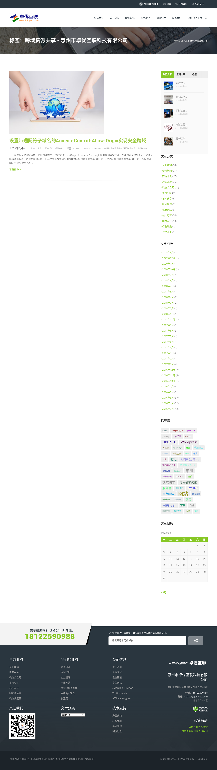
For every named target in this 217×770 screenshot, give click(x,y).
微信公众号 (168, 187)
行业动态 (167, 226)
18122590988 (150, 4)
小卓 (39, 148)
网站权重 (166, 499)
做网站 (198, 448)
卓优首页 (99, 17)
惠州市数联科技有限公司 (195, 730)
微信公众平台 (187, 465)
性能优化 (178, 471)
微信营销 (166, 471)
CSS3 (164, 430)
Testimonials (119, 693)
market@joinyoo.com (196, 696)
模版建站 (179, 488)
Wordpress (189, 442)
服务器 (167, 488)
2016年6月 (168, 392)
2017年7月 (168, 336)
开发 (164, 459)
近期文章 (180, 74)
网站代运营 (15, 693)
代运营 (64, 698)
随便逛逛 (117, 731)
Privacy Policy (187, 758)
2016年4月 (168, 403)
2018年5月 (168, 291)
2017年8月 (168, 330)
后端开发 (59, 148)
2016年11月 (168, 375)
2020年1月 (168, 263)
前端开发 (167, 176)
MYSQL (188, 436)
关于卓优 (114, 17)
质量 (192, 505)
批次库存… (181, 96)
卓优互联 (176, 453)
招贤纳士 (161, 17)
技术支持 (199, 4)
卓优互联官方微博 (198, 726)
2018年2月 (168, 308)
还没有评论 (142, 148)
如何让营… (181, 124)
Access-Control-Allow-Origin (88, 148)
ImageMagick (177, 430)
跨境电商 (166, 511)
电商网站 (167, 209)
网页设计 (167, 220)
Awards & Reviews (122, 687)
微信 (173, 459)
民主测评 (193, 488)
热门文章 (167, 74)
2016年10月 (168, 380)
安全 (187, 453)
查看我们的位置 (200, 700)
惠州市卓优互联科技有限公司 (69, 758)
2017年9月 (168, 325)
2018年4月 (168, 297)
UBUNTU (169, 442)
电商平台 (14, 672)
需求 (196, 511)
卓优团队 (117, 682)
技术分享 (167, 198)
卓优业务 (145, 17)
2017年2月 (168, 358)
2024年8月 (168, 252)
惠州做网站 (167, 476)
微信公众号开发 (168, 465)
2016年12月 (168, 369)
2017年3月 (168, 353)
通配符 (126, 148)
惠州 (189, 470)
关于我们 (117, 667)
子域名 (107, 148)
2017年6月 (168, 341)
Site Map (202, 758)
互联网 (165, 447)
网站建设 (196, 494)
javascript (191, 430)
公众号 (165, 453)
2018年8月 (168, 280)
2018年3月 (168, 302)
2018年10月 (168, 269)
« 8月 (163, 592)
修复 (188, 448)
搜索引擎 (168, 482)
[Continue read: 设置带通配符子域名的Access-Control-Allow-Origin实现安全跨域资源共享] (56, 132)
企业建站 (167, 165)
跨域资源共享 (116, 148)
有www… (180, 82)
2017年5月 (168, 347)
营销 (182, 505)
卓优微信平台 (195, 17)
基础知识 (117, 726)
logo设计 (177, 436)
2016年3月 (168, 408)
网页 (189, 500)
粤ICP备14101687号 (20, 758)
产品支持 (117, 715)
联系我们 (177, 17)
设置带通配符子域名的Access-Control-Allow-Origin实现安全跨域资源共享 (81, 140)
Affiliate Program (121, 698)
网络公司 (178, 499)
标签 (194, 74)
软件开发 (167, 232)
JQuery (165, 436)
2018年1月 (168, 313)
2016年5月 (168, 397)
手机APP (13, 682)
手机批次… (181, 110)
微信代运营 (15, 698)
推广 (190, 476)
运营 (188, 511)
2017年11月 (168, 319)
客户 (195, 453)
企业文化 (117, 672)
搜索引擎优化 (188, 482)
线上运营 (167, 215)
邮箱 (169, 4)
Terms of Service (168, 758)
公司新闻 (167, 170)
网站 (183, 493)
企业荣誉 (117, 677)
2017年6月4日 (18, 148)
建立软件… (181, 138)
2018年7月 (168, 286)
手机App (167, 193)
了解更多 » (15, 169)
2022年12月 (168, 258)
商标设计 (14, 687)
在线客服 (183, 4)
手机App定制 (68, 693)
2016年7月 (168, 386)
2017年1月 (168, 364)
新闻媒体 (130, 17)
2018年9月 (168, 274)
